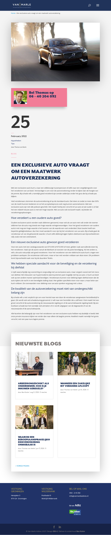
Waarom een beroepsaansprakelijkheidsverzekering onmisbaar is (34, 441)
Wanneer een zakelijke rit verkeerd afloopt (75, 384)
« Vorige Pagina (22, 466)
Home (13, 13)
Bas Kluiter (25, 392)
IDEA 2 (55, 531)
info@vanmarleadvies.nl (78, 496)
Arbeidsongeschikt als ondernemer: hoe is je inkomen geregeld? (33, 386)
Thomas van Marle (28, 448)
